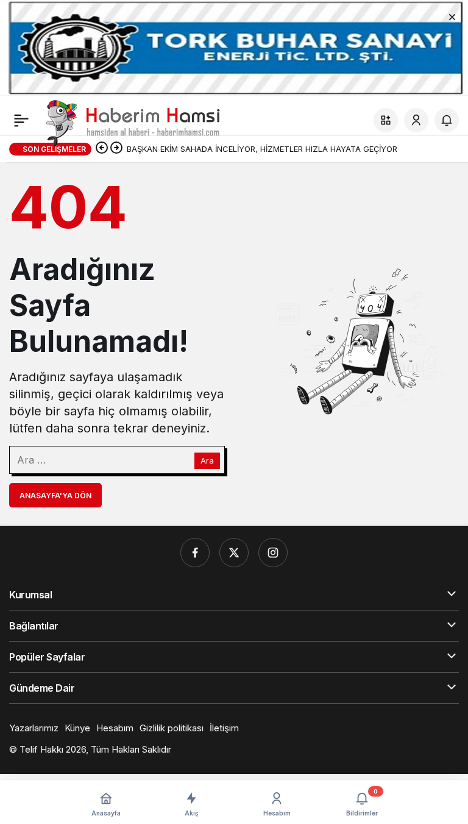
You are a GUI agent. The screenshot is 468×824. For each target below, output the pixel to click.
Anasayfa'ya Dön (55, 495)
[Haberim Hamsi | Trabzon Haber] (131, 122)
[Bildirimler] (446, 120)
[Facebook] (195, 552)
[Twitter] (234, 552)
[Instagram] (273, 552)
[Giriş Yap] (416, 120)
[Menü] (21, 120)
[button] (386, 120)
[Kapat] (452, 16)
